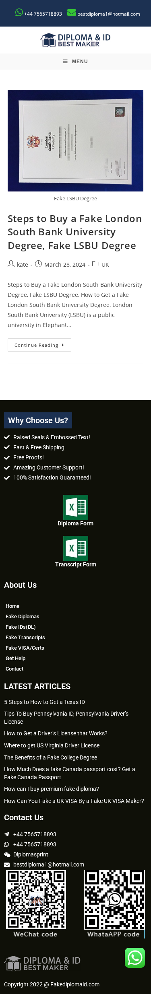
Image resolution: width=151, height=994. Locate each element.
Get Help (15, 658)
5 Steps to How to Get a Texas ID (44, 702)
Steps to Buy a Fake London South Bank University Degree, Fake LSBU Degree (75, 232)
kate (22, 264)
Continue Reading (42, 343)
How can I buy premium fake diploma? (51, 789)
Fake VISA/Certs (25, 648)
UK (105, 264)
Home (12, 606)
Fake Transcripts (25, 637)
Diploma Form (75, 523)
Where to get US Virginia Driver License (51, 745)
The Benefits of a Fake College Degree (50, 757)
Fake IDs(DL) (21, 627)
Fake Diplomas (22, 616)
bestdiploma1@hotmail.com (108, 13)
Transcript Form (75, 564)
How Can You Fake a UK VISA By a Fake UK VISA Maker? (74, 801)
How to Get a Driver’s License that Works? (56, 733)
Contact (14, 669)
